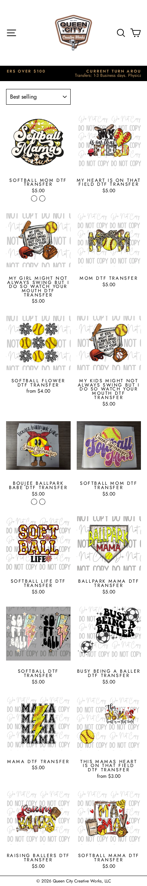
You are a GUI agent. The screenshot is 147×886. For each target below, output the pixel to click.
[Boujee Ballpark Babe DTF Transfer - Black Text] (42, 501)
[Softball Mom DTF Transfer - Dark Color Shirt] (34, 198)
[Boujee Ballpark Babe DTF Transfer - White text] (34, 501)
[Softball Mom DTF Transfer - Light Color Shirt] (42, 198)
